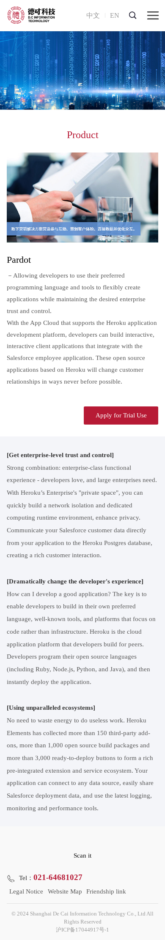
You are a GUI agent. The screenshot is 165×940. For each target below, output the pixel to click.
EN (114, 15)
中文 (93, 15)
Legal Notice (26, 891)
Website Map (65, 891)
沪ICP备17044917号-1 (82, 929)
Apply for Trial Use (121, 415)
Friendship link (106, 891)
